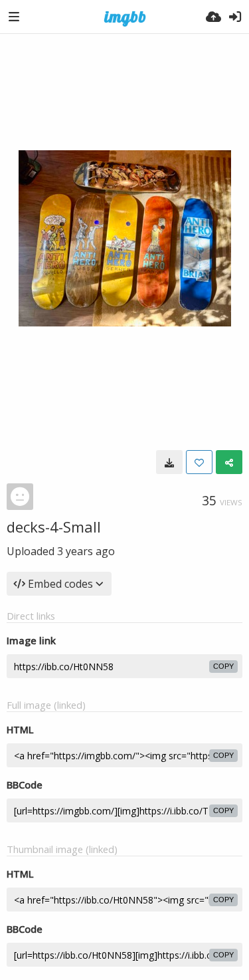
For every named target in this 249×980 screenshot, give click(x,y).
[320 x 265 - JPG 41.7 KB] (169, 462)
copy (223, 666)
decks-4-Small (54, 527)
